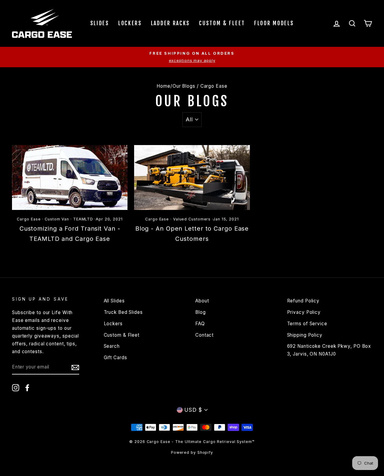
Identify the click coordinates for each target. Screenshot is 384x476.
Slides (99, 23)
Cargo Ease (28, 219)
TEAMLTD (83, 219)
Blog (200, 312)
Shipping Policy (305, 335)
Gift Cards (115, 357)
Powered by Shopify (192, 452)
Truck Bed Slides (123, 312)
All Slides (114, 301)
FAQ (200, 323)
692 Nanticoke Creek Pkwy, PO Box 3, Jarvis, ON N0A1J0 (329, 350)
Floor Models (274, 23)
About (202, 301)
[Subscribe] (75, 367)
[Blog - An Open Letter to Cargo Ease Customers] (192, 177)
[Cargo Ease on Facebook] (27, 387)
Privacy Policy (304, 312)
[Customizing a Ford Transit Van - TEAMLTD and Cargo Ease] (70, 177)
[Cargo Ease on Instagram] (15, 387)
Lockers (130, 23)
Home (163, 86)
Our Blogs (183, 86)
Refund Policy (303, 301)
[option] (192, 57)
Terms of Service (307, 323)
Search (112, 346)
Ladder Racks (170, 23)
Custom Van (57, 219)
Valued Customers (192, 219)
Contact (204, 335)
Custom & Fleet (222, 23)
